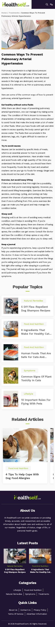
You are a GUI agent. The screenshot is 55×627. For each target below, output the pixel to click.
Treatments (14, 13)
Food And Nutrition (33, 590)
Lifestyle (17, 590)
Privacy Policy (40, 610)
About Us (13, 610)
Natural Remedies (14, 594)
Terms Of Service (15, 614)
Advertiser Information (37, 614)
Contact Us (25, 610)
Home (4, 13)
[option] (25, 455)
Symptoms (30, 594)
